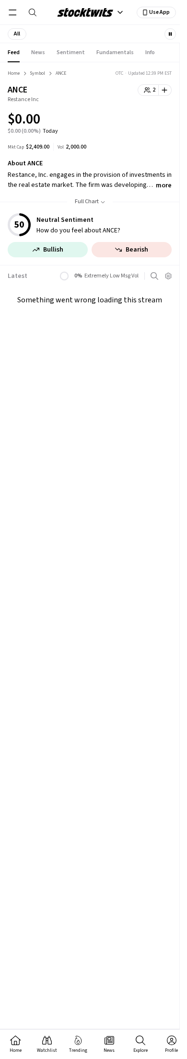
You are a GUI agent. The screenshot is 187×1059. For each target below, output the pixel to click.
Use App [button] (159, 12)
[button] (17, 34)
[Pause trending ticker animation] (170, 34)
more (164, 185)
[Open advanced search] (154, 276)
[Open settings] (168, 276)
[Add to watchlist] (165, 90)
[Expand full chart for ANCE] (145, 120)
